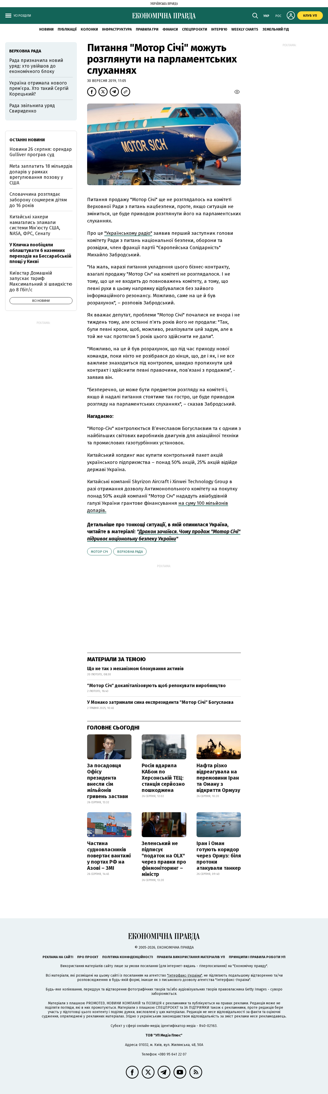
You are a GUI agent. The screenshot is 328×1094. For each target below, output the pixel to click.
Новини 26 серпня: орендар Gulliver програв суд (40, 152)
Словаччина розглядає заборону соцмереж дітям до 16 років (38, 199)
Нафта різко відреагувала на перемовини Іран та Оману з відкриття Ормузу (218, 777)
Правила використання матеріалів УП (191, 957)
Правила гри (147, 29)
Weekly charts (244, 29)
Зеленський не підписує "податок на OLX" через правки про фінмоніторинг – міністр (164, 858)
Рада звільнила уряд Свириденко (32, 108)
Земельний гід (275, 29)
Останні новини (27, 139)
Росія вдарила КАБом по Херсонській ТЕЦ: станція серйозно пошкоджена (163, 777)
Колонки (89, 29)
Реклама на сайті (58, 957)
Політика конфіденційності (127, 957)
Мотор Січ (99, 552)
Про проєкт (87, 957)
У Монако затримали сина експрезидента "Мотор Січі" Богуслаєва (160, 702)
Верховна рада (130, 552)
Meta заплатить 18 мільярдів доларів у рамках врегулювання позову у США (41, 174)
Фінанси (170, 29)
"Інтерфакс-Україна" (184, 975)
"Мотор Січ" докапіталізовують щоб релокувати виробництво (156, 685)
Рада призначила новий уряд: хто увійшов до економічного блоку (36, 66)
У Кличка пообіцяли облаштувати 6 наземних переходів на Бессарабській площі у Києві (40, 253)
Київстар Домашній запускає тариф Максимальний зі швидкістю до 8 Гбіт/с (40, 281)
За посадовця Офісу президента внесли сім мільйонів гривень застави (107, 780)
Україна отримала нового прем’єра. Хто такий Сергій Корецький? (38, 88)
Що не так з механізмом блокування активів (135, 668)
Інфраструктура (117, 29)
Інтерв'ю (219, 29)
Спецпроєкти (194, 29)
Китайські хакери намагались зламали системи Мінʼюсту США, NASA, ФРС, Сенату (34, 225)
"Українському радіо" (128, 233)
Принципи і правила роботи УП (257, 957)
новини (46, 29)
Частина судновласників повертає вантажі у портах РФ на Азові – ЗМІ (109, 855)
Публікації (67, 29)
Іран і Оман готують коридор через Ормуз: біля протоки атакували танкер (219, 855)
